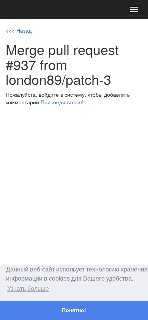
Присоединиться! (62, 102)
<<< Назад (18, 30)
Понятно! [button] (74, 310)
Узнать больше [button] (28, 288)
